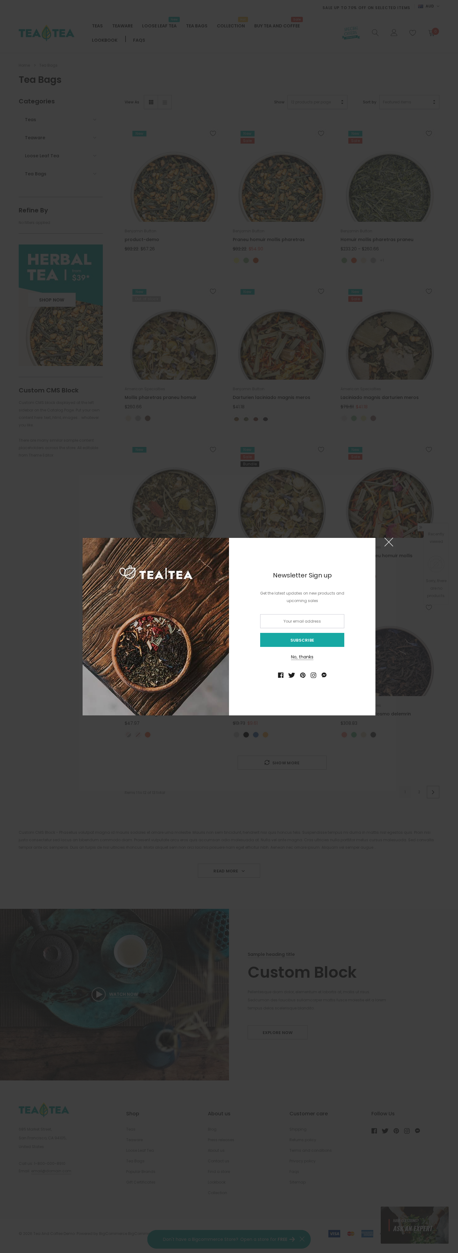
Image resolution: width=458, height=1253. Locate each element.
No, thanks (302, 657)
